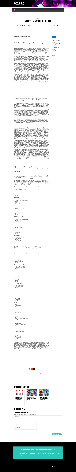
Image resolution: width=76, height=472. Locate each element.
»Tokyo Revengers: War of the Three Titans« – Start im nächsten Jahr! (56, 48)
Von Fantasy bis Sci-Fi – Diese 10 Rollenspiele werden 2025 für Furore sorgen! (44, 398)
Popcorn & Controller (37, 9)
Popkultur (46, 9)
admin (36, 18)
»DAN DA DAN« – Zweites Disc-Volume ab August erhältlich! (56, 55)
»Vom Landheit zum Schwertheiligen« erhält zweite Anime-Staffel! (56, 40)
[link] (29, 369)
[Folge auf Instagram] (56, 466)
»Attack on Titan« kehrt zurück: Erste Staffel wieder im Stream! (57, 51)
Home (31, 9)
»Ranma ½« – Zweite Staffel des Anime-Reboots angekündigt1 (56, 44)
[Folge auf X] (54, 466)
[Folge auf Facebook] (52, 466)
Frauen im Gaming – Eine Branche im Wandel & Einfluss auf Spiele (31, 398)
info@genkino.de (54, 463)
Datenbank (52, 9)
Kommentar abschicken (57, 434)
